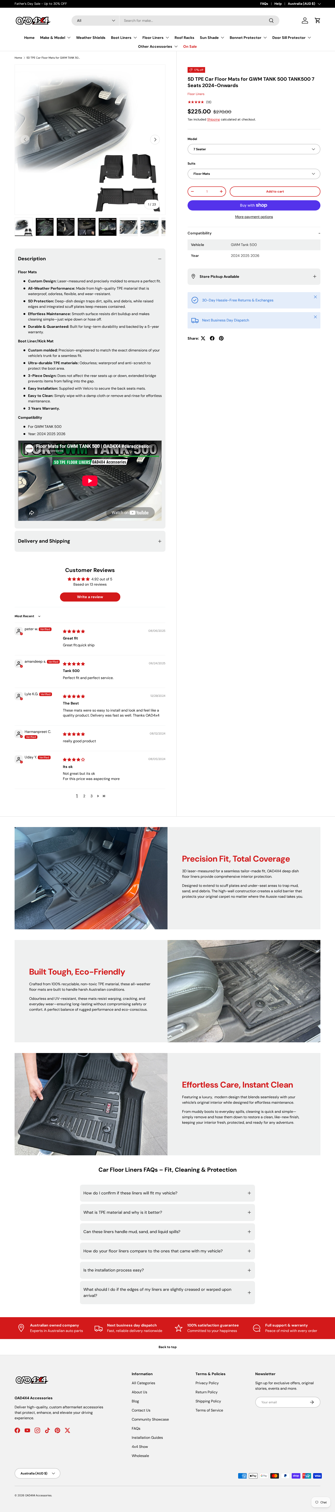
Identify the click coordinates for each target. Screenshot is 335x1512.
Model (192, 139)
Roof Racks (184, 37)
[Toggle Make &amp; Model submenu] (69, 37)
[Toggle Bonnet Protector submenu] (265, 37)
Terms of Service (209, 1410)
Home (29, 37)
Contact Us (141, 1410)
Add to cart (275, 191)
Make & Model (52, 37)
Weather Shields (91, 37)
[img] (74, 631)
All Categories (143, 1383)
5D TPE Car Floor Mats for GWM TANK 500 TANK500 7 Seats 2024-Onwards (53, 58)
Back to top (168, 1347)
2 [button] (84, 796)
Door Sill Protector (289, 37)
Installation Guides (147, 1437)
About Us (139, 1392)
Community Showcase (150, 1419)
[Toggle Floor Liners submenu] (167, 37)
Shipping (213, 119)
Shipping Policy (208, 1401)
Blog (135, 1401)
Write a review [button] (90, 596)
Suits (191, 163)
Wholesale (140, 1455)
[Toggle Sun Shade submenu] (222, 37)
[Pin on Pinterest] (221, 338)
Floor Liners (153, 37)
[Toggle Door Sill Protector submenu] (309, 37)
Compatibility (200, 233)
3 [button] (91, 796)
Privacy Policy (207, 1383)
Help (278, 4)
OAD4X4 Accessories (38, 1495)
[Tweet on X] (203, 338)
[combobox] (175, 20)
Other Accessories (155, 46)
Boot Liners (121, 37)
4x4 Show (140, 1446)
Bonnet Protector (245, 37)
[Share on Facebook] (212, 338)
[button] (318, 20)
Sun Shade (209, 37)
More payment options (254, 216)
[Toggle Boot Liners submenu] (135, 37)
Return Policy (207, 1392)
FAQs (264, 4)
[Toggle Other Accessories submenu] (176, 46)
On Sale (190, 46)
